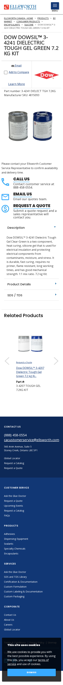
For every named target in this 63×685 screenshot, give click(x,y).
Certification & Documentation (20, 581)
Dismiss (31, 672)
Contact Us (10, 614)
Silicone (28, 24)
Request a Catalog (14, 510)
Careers (8, 624)
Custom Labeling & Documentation (23, 591)
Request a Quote (31, 205)
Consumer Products (28, 21)
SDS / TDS (14, 295)
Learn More (16, 84)
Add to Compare (19, 72)
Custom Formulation (15, 586)
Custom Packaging (14, 596)
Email (18, 65)
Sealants (8, 543)
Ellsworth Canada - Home (18, 18)
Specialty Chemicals (14, 548)
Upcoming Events (13, 505)
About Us (9, 619)
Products (43, 18)
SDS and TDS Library (15, 576)
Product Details (19, 284)
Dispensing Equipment (16, 538)
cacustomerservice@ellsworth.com (31, 440)
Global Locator (12, 629)
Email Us (22, 194)
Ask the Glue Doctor (15, 495)
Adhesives (9, 533)
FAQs (7, 515)
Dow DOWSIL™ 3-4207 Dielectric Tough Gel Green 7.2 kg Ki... (30, 372)
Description (16, 228)
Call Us (21, 179)
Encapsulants (12, 24)
